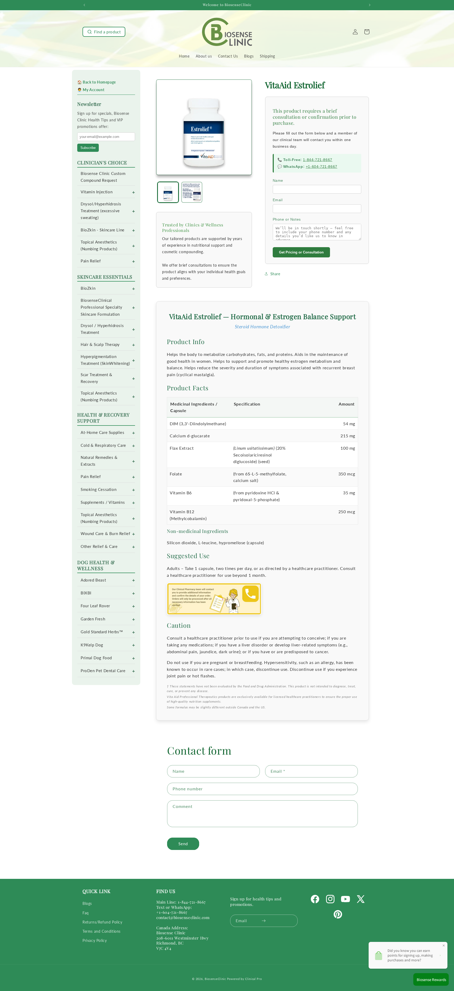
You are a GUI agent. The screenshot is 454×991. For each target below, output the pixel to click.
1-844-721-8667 (317, 160)
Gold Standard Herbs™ (102, 632)
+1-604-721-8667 (321, 166)
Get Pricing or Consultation (301, 252)
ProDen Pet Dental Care (103, 670)
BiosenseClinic (215, 978)
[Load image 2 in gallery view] (192, 192)
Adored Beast (93, 580)
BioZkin (88, 288)
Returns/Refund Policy (102, 922)
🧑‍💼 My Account (90, 89)
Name (278, 180)
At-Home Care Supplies (103, 432)
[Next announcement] (369, 5)
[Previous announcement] (84, 5)
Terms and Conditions (101, 931)
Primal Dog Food (96, 658)
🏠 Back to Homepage (96, 82)
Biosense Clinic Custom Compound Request (103, 177)
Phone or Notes (287, 219)
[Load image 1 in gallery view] (168, 192)
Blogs (87, 903)
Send (183, 843)
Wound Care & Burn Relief (105, 533)
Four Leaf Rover (95, 606)
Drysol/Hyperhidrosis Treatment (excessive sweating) (101, 211)
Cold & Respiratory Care (103, 445)
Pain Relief (91, 261)
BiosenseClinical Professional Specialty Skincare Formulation (101, 307)
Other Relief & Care (99, 546)
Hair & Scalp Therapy (100, 344)
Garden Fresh (93, 619)
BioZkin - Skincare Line (103, 230)
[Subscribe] (263, 921)
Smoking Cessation (98, 489)
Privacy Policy (94, 940)
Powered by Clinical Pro (244, 978)
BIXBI (86, 593)
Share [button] (275, 274)
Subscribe (88, 148)
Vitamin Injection (96, 192)
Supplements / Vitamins (103, 502)
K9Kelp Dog (92, 645)
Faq (85, 913)
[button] (103, 32)
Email (278, 200)
